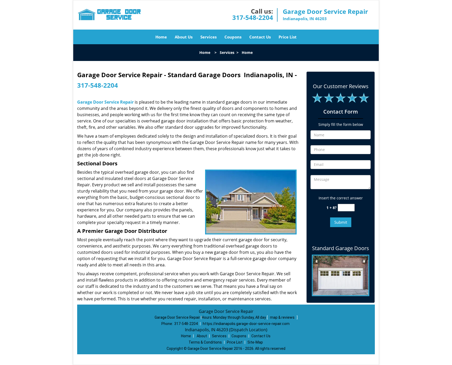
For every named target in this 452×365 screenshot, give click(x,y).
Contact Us (260, 37)
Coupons (232, 37)
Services (208, 37)
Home (161, 37)
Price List (288, 37)
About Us (184, 37)
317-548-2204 (252, 17)
